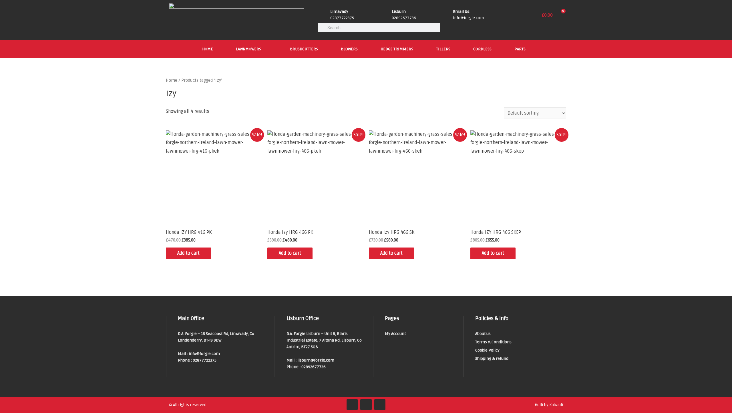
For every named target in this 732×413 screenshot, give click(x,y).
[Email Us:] (446, 15)
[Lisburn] (385, 15)
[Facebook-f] (352, 404)
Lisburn (399, 11)
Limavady (339, 11)
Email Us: (461, 11)
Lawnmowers (248, 49)
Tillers (443, 49)
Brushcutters (304, 49)
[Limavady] (324, 15)
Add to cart (188, 253)
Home (207, 49)
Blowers (349, 49)
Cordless (482, 49)
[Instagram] (366, 404)
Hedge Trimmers (397, 49)
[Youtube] (380, 404)
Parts (520, 49)
